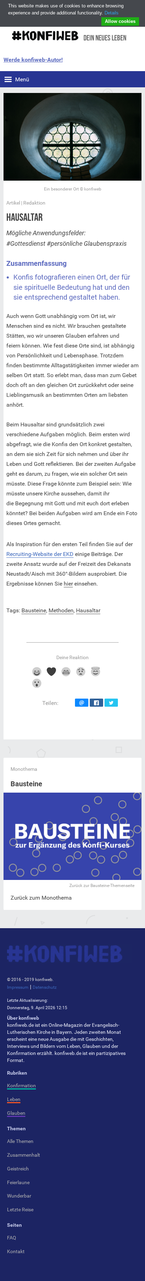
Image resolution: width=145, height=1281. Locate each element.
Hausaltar (88, 610)
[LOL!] (66, 674)
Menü (22, 79)
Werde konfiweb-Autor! (33, 59)
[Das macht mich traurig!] (81, 674)
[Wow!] (36, 686)
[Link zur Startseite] (68, 36)
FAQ (11, 1238)
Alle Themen (20, 1141)
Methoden (61, 610)
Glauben (16, 1113)
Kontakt (16, 1251)
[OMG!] (95, 674)
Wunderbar (19, 1196)
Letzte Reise (20, 1209)
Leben (13, 1099)
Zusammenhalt (23, 1155)
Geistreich (18, 1168)
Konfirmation (21, 1085)
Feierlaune (18, 1182)
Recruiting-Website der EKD (40, 554)
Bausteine (33, 610)
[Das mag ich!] (51, 674)
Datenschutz (45, 987)
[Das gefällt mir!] (36, 674)
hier (68, 583)
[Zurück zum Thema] (72, 878)
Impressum (18, 987)
